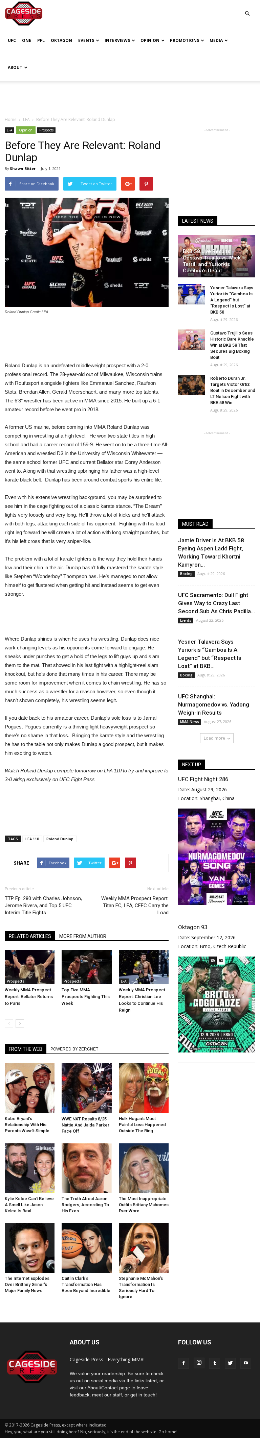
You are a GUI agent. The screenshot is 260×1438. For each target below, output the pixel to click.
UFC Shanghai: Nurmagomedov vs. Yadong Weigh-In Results (213, 704)
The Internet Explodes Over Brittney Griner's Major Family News (27, 1284)
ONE (26, 40)
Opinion (149, 40)
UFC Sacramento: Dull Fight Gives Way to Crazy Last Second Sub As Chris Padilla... (216, 603)
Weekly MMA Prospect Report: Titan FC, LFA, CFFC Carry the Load (135, 905)
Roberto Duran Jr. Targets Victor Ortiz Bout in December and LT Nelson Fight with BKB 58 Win (232, 390)
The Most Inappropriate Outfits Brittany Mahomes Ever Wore (144, 1204)
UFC (12, 40)
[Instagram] (199, 1363)
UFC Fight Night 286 (203, 779)
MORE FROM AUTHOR (82, 936)
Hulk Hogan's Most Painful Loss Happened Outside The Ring (142, 1124)
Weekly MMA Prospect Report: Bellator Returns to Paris (29, 996)
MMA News (189, 721)
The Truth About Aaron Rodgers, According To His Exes (85, 1204)
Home (11, 119)
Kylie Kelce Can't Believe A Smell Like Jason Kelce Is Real (29, 1204)
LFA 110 (32, 838)
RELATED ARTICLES (30, 936)
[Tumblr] (214, 1363)
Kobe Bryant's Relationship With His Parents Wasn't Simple (27, 1124)
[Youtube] (245, 1363)
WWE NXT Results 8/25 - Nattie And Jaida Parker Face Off (85, 1125)
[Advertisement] (130, 96)
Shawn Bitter (23, 168)
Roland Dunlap (59, 838)
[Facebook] (183, 1363)
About (15, 67)
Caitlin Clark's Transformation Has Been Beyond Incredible (86, 1284)
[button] (247, 8)
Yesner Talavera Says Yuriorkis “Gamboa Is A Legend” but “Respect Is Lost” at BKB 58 (231, 300)
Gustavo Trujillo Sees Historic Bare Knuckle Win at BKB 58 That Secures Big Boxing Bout (232, 345)
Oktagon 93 (192, 927)
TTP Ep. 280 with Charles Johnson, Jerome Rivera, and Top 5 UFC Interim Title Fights (43, 905)
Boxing (186, 573)
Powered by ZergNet (74, 1049)
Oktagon (61, 40)
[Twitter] (230, 1363)
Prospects (46, 130)
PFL (41, 40)
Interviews (117, 40)
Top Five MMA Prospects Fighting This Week (86, 996)
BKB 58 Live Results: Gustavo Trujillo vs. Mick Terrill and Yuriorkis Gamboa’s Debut (212, 261)
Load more (214, 738)
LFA (9, 130)
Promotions (184, 40)
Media (216, 40)
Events (86, 40)
